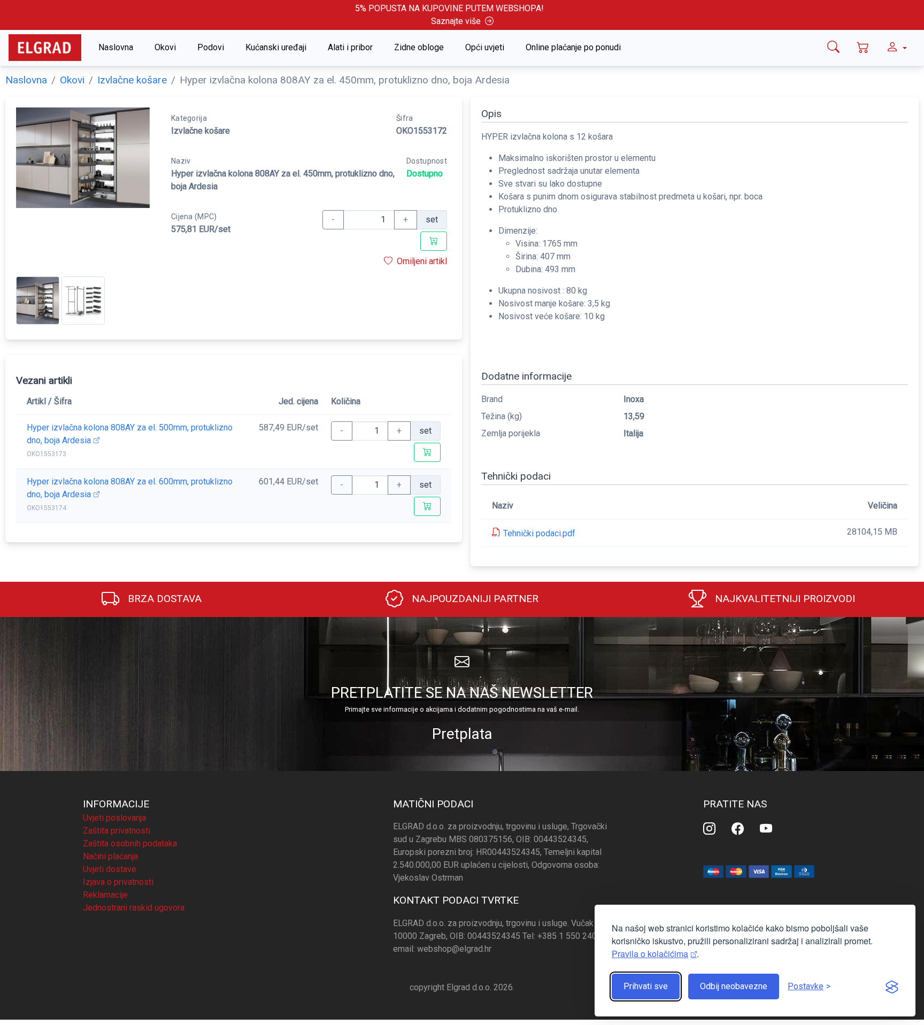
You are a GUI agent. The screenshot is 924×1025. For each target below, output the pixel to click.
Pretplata (462, 734)
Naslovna (115, 47)
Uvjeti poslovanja (114, 818)
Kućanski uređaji (275, 47)
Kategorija (189, 118)
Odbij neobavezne (733, 986)
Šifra (404, 118)
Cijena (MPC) (194, 216)
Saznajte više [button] (456, 21)
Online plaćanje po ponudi (573, 47)
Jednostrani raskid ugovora (133, 908)
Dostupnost (426, 161)
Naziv (180, 161)
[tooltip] (833, 47)
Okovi (165, 47)
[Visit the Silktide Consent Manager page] (892, 986)
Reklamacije (105, 895)
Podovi (210, 47)
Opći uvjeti (484, 47)
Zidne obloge (419, 47)
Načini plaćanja (110, 856)
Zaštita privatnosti (116, 831)
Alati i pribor (350, 47)
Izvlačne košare (132, 80)
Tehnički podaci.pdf (539, 533)
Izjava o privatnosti (118, 882)
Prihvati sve (645, 986)
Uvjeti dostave (109, 869)
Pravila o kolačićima (650, 953)
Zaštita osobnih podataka (130, 843)
